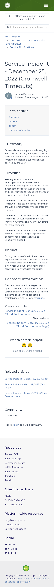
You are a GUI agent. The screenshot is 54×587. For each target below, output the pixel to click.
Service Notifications (22, 47)
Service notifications (15, 529)
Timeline (13, 121)
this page (40, 298)
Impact (12, 125)
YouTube (12, 549)
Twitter (11, 544)
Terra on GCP (11, 454)
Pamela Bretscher (24, 94)
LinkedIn (12, 553)
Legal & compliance (15, 520)
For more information (20, 130)
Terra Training (11, 471)
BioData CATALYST (15, 500)
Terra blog (10, 476)
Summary (14, 117)
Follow (44, 97)
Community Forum (15, 463)
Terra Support (13, 36)
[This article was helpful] (24, 345)
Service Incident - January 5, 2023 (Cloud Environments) (26, 395)
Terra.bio (9, 480)
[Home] (7, 5)
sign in (15, 424)
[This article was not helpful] (30, 345)
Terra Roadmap (13, 458)
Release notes (12, 524)
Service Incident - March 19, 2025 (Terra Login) (25, 386)
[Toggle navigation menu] (46, 5)
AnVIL (8, 496)
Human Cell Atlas (14, 504)
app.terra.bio (23, 581)
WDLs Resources (14, 467)
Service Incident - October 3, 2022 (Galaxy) (27, 379)
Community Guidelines (29, 578)
